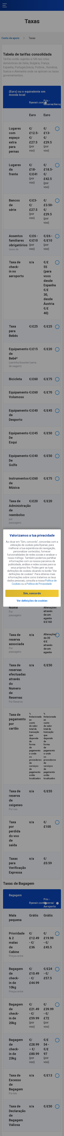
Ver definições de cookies (32, 600)
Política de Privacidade (39, 583)
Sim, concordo (32, 593)
